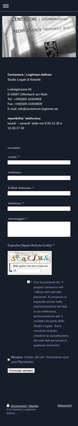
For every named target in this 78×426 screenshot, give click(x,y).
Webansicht (65, 405)
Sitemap (33, 406)
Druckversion (18, 406)
